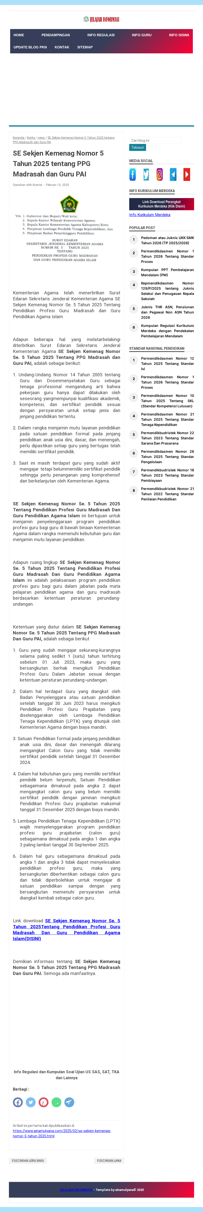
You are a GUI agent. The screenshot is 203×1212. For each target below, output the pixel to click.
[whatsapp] (56, 1102)
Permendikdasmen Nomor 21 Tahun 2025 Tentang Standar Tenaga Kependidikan (167, 419)
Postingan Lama (109, 1160)
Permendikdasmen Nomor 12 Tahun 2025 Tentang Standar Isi (167, 363)
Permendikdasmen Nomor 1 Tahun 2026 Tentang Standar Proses (167, 256)
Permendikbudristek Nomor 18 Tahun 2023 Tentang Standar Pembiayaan (167, 475)
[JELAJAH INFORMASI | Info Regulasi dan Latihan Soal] (101, 19)
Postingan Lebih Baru (28, 1160)
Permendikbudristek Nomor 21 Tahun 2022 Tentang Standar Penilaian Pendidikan (167, 493)
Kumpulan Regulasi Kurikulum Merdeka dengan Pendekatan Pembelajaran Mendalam (167, 330)
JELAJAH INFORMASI (76, 1190)
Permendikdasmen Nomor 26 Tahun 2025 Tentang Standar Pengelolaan (167, 456)
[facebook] (18, 1102)
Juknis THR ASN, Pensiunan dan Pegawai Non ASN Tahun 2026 (167, 312)
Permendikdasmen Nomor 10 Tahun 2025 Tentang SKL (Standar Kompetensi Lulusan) (167, 400)
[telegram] (69, 1102)
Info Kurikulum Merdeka (149, 214)
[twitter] (31, 1102)
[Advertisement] (101, 88)
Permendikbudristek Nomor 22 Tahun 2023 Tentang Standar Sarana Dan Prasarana (167, 438)
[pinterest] (44, 1102)
